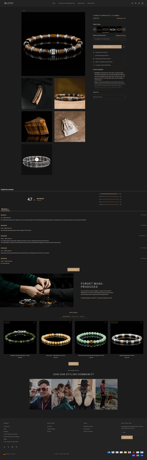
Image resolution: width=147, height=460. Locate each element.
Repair (5, 439)
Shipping (6, 431)
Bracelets (81, 3)
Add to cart (107, 46)
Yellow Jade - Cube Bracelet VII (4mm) (55, 355)
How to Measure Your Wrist (10, 434)
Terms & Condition (88, 431)
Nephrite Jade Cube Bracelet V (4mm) (20, 355)
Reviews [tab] (5, 209)
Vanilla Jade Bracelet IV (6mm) (126, 355)
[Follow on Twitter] (8, 447)
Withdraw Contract (88, 426)
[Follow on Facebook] (4, 447)
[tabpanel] (73, 242)
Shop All (49, 431)
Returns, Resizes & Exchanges (11, 436)
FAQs (5, 429)
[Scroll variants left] (94, 29)
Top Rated (82, 316)
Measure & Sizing (121, 35)
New (54, 3)
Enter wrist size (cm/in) (99, 35)
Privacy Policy (86, 429)
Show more (73, 269)
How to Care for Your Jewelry (11, 441)
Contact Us (6, 426)
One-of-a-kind (75, 316)
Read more (96, 92)
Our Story (49, 426)
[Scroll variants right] (124, 29)
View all (73, 363)
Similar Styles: (97, 24)
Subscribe (126, 437)
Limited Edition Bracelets (66, 3)
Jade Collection (66, 316)
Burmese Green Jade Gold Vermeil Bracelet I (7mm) (91, 355)
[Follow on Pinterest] (16, 447)
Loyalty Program (51, 429)
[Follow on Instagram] (12, 447)
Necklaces (91, 3)
